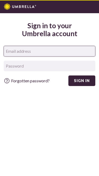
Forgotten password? (30, 80)
